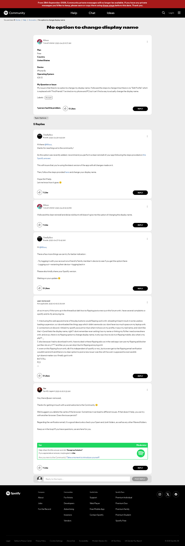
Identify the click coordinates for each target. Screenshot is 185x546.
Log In (171, 12)
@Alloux (48, 144)
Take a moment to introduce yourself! (83, 457)
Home (17, 20)
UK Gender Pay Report (133, 541)
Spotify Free (121, 520)
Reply (140, 108)
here (67, 172)
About (41, 497)
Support (93, 497)
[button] (147, 42)
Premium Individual (124, 497)
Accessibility (83, 541)
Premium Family (123, 509)
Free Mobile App (97, 509)
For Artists (68, 497)
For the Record (44, 509)
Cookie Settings (56, 541)
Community (17, 13)
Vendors (67, 520)
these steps (109, 5)
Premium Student (123, 514)
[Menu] (179, 13)
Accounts (32, 20)
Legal (8, 541)
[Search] (163, 12)
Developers (69, 503)
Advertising (69, 509)
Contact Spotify (97, 514)
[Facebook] (176, 494)
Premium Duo (122, 503)
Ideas (110, 13)
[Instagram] (160, 494)
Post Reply (140, 479)
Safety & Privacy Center (23, 541)
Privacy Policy (41, 541)
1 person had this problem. (49, 107)
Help (74, 13)
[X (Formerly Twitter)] (168, 494)
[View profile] (39, 41)
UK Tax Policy (116, 541)
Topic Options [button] (40, 118)
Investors (68, 514)
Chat (92, 13)
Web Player (95, 503)
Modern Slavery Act (99, 541)
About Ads (71, 541)
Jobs (40, 503)
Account (49, 98)
